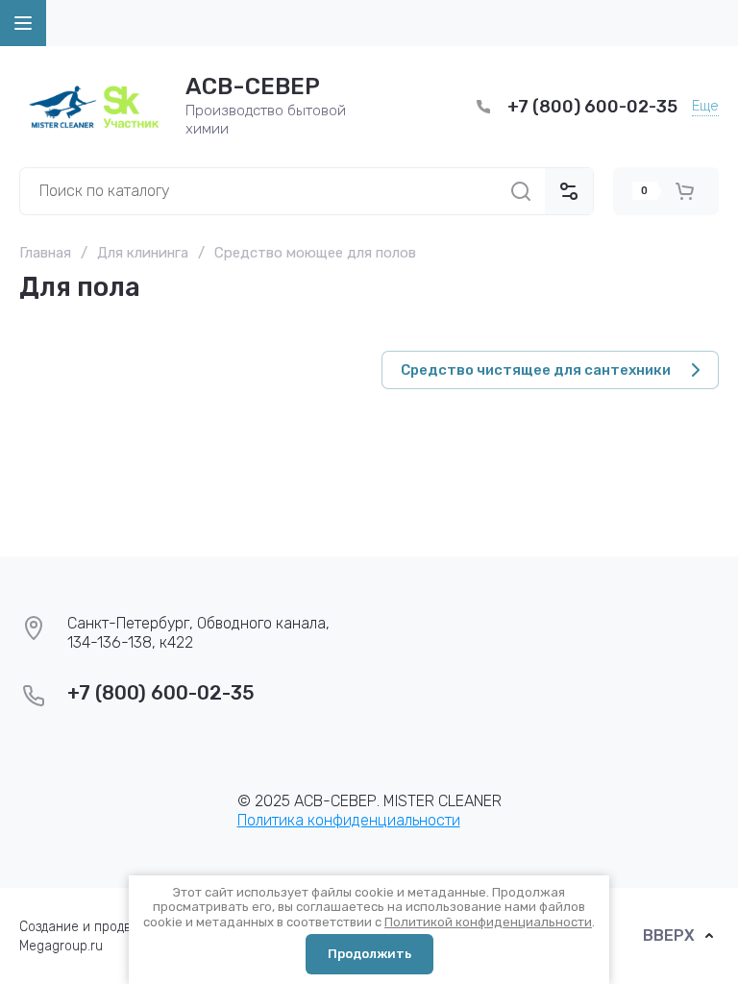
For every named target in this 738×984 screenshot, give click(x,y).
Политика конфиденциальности (348, 820)
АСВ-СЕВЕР (252, 86)
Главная (45, 252)
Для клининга (142, 252)
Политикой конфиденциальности (488, 922)
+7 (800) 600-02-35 (592, 106)
